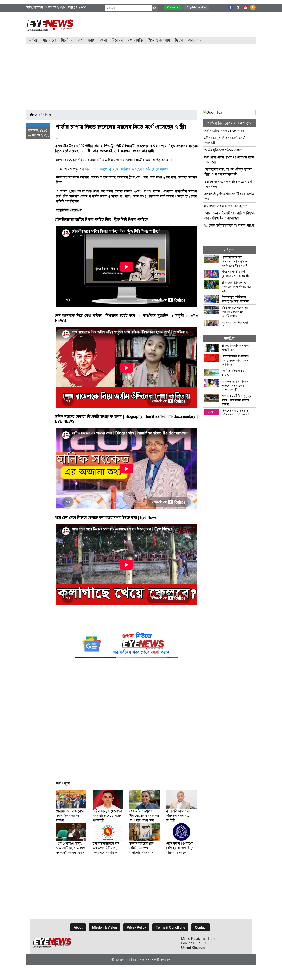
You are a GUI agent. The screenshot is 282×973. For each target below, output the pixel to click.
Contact (200, 927)
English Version (196, 7)
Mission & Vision (104, 927)
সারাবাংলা (49, 40)
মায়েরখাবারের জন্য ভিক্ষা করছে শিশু (225, 206)
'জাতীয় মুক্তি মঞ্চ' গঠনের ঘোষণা (223, 150)
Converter (173, 7)
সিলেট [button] (65, 40)
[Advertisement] (141, 74)
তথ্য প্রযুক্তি (135, 40)
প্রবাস (91, 40)
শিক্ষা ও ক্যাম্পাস (159, 40)
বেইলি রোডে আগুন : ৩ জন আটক (224, 130)
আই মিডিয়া (132, 959)
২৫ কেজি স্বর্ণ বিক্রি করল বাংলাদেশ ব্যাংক (229, 225)
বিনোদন (117, 40)
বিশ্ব (80, 40)
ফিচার (179, 40)
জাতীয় (33, 40)
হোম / (38, 114)
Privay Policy (136, 927)
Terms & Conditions (170, 927)
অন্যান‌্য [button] (193, 40)
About (78, 927)
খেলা (103, 40)
